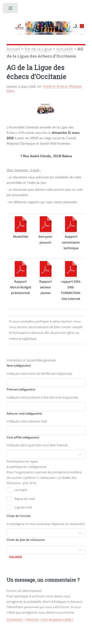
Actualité (64, 49)
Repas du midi (24, 498)
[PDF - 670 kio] (45, 275)
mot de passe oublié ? (57, 619)
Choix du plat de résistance (26, 540)
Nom (19, 365)
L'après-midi (23, 507)
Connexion (15, 619)
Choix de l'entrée (19, 516)
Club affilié (23, 437)
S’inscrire (32, 619)
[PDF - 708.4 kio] (71, 231)
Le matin (20, 490)
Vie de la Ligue (38, 49)
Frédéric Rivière (55, 86)
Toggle (10, 9)
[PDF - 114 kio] (45, 231)
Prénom (21, 389)
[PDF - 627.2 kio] (20, 231)
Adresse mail (24, 413)
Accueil (13, 49)
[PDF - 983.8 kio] (20, 275)
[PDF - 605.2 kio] (71, 275)
